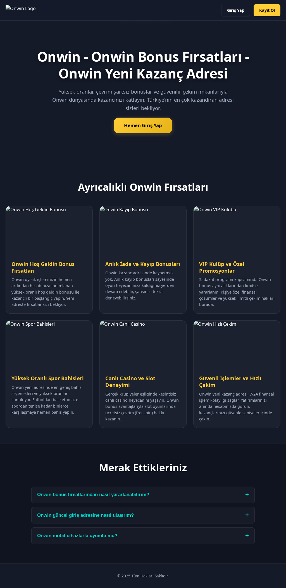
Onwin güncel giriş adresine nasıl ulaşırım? (85, 515)
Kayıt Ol (267, 10)
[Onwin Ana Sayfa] (21, 10)
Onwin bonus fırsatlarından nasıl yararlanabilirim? (93, 494)
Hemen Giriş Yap (143, 125)
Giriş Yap (235, 10)
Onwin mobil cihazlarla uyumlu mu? (77, 535)
